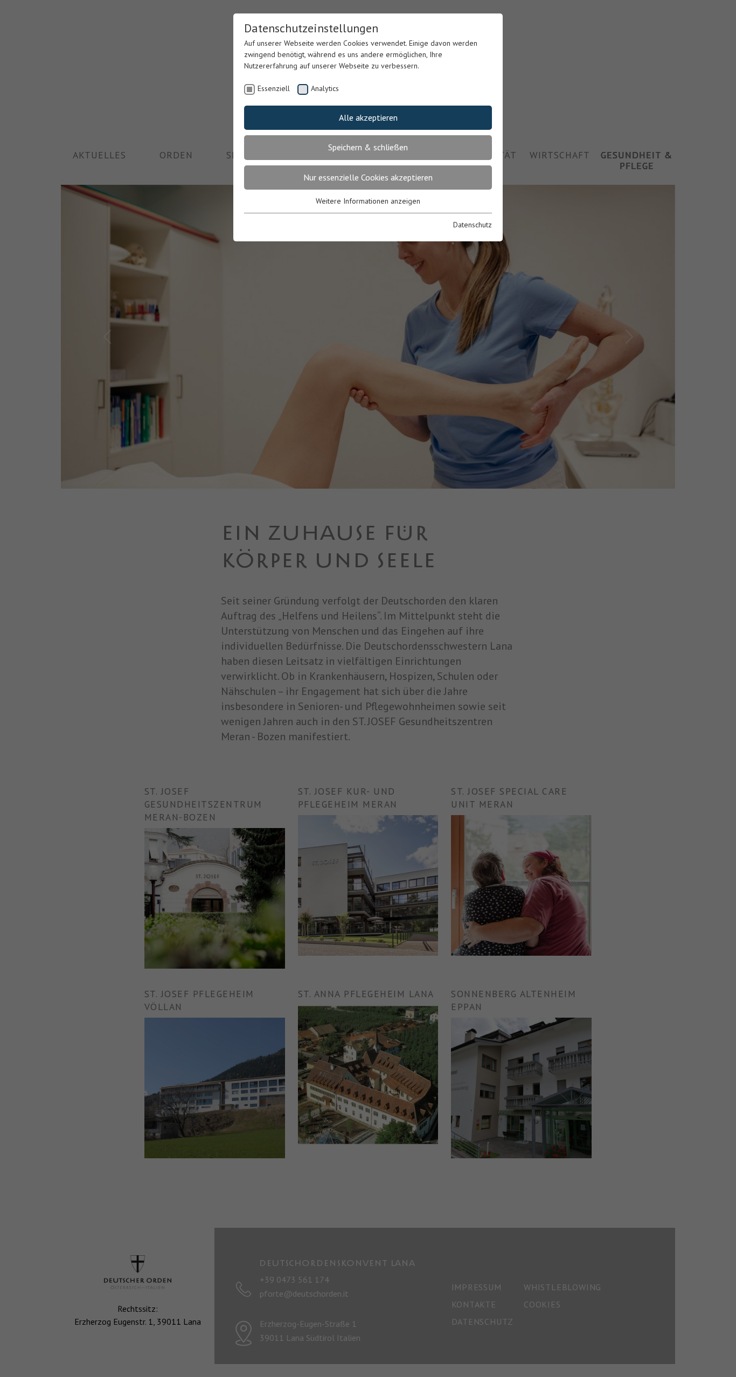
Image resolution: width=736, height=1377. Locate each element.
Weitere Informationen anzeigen (368, 201)
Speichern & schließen (368, 147)
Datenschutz (472, 224)
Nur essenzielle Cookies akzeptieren (368, 177)
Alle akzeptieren (368, 117)
